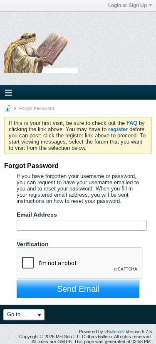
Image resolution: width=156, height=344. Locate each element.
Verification (33, 244)
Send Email (78, 288)
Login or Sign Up (127, 5)
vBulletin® (114, 331)
